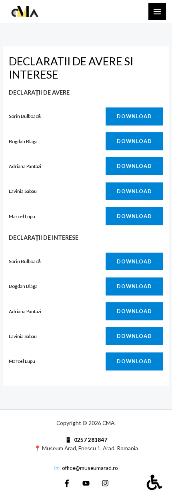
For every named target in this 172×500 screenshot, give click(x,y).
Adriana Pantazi (25, 166)
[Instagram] (105, 483)
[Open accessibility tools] (154, 482)
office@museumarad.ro (90, 467)
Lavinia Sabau (23, 191)
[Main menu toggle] (157, 11)
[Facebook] (66, 483)
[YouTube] (86, 483)
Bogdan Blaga (23, 141)
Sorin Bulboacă (25, 116)
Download (134, 116)
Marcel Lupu (22, 216)
